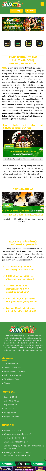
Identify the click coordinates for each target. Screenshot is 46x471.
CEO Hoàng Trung (11, 379)
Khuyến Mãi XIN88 (11, 416)
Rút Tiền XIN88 (10, 408)
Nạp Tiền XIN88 (10, 405)
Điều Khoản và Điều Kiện (14, 371)
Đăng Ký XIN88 (10, 397)
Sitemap (7, 383)
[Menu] (42, 4)
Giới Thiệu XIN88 (11, 364)
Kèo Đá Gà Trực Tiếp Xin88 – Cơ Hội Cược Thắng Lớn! (23, 215)
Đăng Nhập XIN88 (11, 401)
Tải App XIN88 (10, 412)
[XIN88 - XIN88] (13, 4)
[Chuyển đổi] (4, 266)
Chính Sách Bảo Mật (12, 367)
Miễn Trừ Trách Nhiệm (13, 375)
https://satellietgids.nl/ (21, 434)
